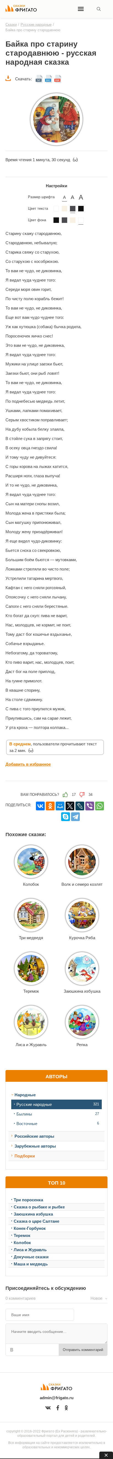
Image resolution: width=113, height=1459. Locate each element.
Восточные (26, 1123)
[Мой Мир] (60, 806)
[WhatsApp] (99, 806)
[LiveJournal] (79, 806)
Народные (25, 1094)
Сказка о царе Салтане (36, 1221)
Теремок (31, 991)
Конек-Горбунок (30, 1228)
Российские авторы (34, 1136)
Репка (82, 1044)
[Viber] (89, 806)
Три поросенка (28, 1199)
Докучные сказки (31, 1256)
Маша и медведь (31, 1264)
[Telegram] (75, 816)
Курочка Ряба (82, 937)
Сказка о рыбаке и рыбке (39, 1207)
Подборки (25, 1156)
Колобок (31, 884)
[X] (70, 806)
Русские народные (34, 1104)
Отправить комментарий (83, 1350)
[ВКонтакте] (40, 806)
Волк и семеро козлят (82, 884)
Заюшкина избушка (82, 991)
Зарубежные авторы (35, 1146)
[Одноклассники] (50, 806)
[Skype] (65, 816)
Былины (24, 1114)
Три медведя (31, 937)
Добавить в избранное (28, 764)
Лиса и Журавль (31, 1044)
